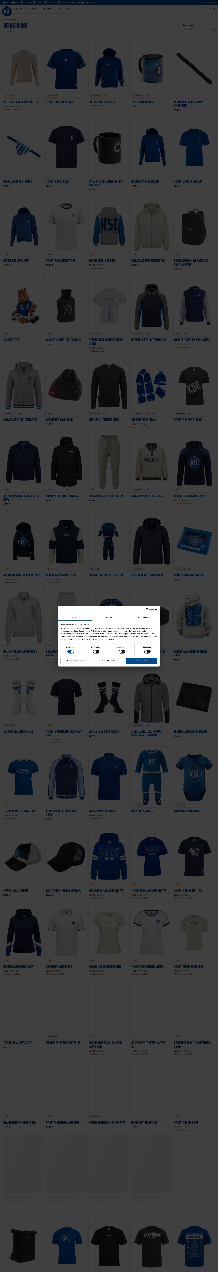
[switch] (96, 652)
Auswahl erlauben (109, 661)
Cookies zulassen (142, 661)
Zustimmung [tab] (75, 617)
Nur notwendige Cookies (76, 661)
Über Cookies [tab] (143, 617)
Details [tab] (109, 617)
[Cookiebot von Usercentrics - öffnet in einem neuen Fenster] (148, 609)
